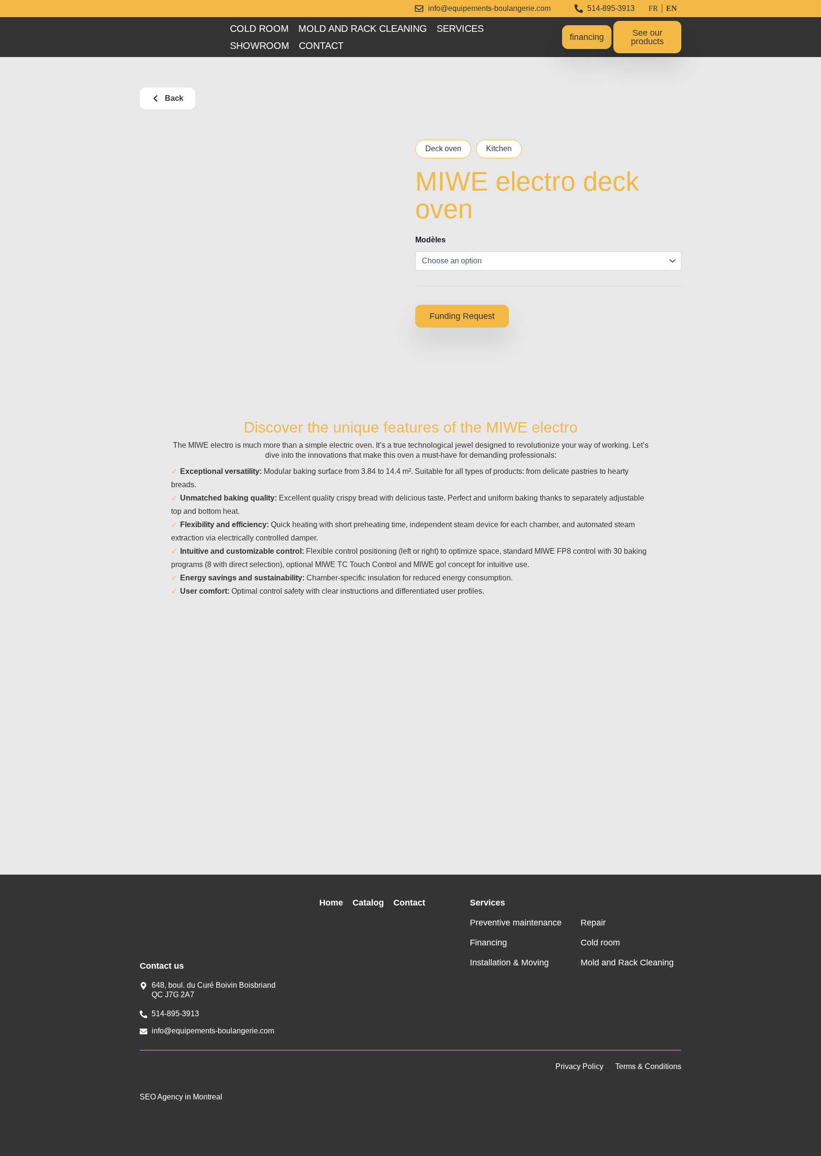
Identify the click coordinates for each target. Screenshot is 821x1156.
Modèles (430, 240)
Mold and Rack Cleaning (362, 28)
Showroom (259, 45)
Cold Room (259, 28)
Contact (321, 45)
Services (460, 28)
